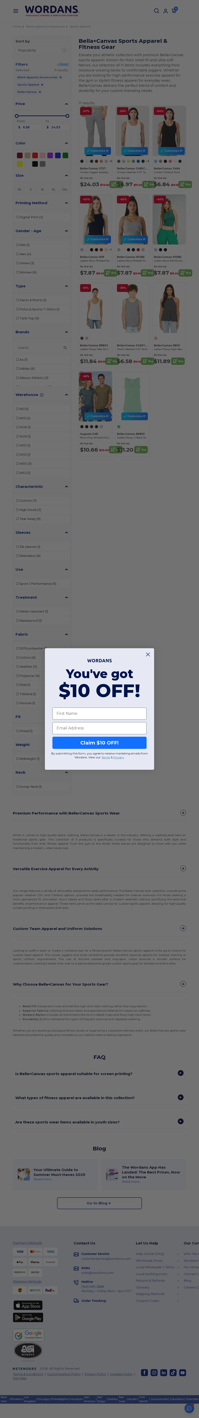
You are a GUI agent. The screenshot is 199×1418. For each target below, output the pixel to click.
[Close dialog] (148, 654)
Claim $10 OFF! (99, 743)
